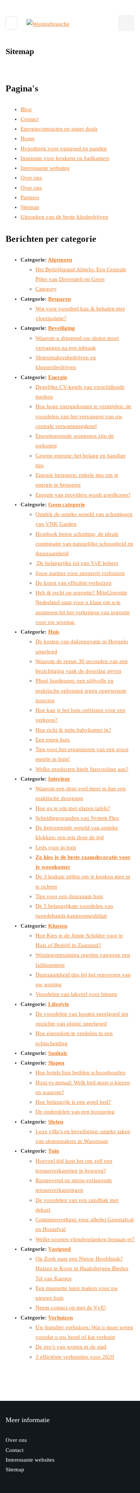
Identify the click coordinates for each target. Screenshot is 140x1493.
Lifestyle (58, 1004)
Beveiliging (61, 328)
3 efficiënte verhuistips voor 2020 (74, 1357)
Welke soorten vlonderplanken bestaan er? (84, 1239)
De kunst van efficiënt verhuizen (73, 583)
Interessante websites (45, 168)
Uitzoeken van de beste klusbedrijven (64, 217)
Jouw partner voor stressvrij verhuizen (80, 573)
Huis (53, 632)
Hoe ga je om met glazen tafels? (72, 808)
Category (46, 289)
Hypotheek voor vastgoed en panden (64, 149)
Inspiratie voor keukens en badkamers (65, 158)
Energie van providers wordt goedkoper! (82, 495)
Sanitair (58, 1053)
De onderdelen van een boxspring (75, 1112)
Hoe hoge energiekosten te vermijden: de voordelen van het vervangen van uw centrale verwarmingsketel (83, 416)
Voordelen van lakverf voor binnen (76, 994)
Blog (26, 109)
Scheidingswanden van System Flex (77, 818)
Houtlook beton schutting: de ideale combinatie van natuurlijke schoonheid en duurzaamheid (84, 544)
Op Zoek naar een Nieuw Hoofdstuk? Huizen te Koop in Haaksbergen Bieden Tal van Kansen (81, 1268)
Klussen (57, 926)
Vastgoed (59, 1249)
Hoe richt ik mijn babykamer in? (73, 730)
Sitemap (30, 207)
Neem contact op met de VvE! (70, 1308)
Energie (57, 377)
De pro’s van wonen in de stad (70, 1347)
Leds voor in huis (55, 847)
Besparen (59, 299)
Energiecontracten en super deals (59, 129)
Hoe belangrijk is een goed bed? (73, 1102)
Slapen (56, 1063)
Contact (29, 119)
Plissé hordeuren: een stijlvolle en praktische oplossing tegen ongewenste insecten (81, 690)
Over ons (31, 178)
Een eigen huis (52, 740)
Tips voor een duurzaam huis (69, 896)
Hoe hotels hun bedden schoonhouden (80, 1072)
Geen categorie (66, 504)
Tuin (53, 1151)
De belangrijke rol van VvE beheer (76, 563)
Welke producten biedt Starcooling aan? (81, 769)
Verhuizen (60, 1318)
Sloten (55, 1122)
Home (28, 138)
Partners (30, 197)
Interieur (59, 779)
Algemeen (60, 260)
